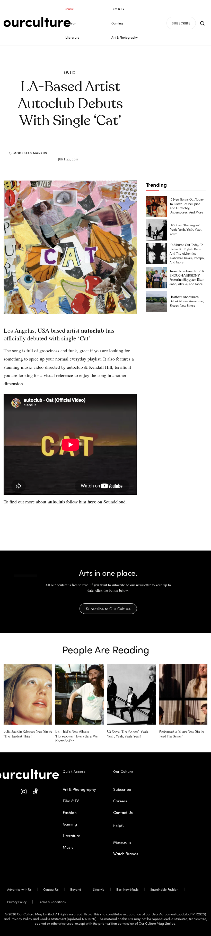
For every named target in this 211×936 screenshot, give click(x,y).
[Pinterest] (73, 147)
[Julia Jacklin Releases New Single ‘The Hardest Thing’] (28, 694)
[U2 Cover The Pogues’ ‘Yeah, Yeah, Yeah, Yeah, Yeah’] (156, 230)
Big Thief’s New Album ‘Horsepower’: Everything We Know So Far (76, 736)
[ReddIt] (85, 147)
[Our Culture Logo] (37, 22)
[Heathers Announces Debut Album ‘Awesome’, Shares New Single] (156, 301)
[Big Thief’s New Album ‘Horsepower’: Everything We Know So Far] (79, 694)
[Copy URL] (97, 147)
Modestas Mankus (30, 153)
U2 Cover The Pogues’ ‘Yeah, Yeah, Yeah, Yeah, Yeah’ (186, 230)
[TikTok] (35, 792)
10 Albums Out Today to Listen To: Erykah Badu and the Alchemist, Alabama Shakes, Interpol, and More (187, 254)
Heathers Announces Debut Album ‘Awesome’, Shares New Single (187, 301)
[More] (109, 147)
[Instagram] (24, 792)
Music (69, 72)
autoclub (92, 330)
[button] (202, 23)
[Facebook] (62, 147)
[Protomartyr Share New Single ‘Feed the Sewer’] (183, 694)
